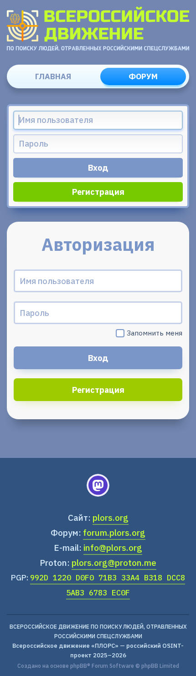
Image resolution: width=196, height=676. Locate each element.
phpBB (78, 665)
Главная (53, 76)
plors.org (111, 517)
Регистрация (98, 192)
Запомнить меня (154, 333)
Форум (143, 76)
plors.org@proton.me (114, 562)
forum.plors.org (114, 532)
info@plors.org (112, 547)
